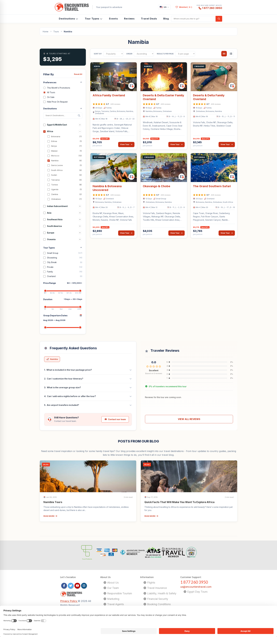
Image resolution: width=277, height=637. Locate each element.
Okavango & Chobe (156, 186)
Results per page (165, 54)
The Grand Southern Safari (212, 186)
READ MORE (49, 516)
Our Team (112, 587)
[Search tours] (219, 19)
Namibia (54, 359)
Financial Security (157, 598)
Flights (150, 582)
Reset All (78, 74)
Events (113, 18)
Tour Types (92, 18)
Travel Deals (149, 18)
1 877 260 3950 (212, 8)
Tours (56, 31)
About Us (112, 582)
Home (45, 31)
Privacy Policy (69, 601)
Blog (166, 18)
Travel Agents (115, 604)
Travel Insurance (156, 587)
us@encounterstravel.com (196, 586)
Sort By (98, 54)
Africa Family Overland (109, 95)
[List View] (231, 53)
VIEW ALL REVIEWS (189, 419)
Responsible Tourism (119, 593)
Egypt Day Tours (197, 591)
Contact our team (117, 419)
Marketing (112, 598)
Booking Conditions (158, 604)
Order (129, 54)
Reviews (129, 18)
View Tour (124, 144)
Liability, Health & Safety (161, 593)
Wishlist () (185, 7)
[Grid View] (224, 53)
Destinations (67, 18)
